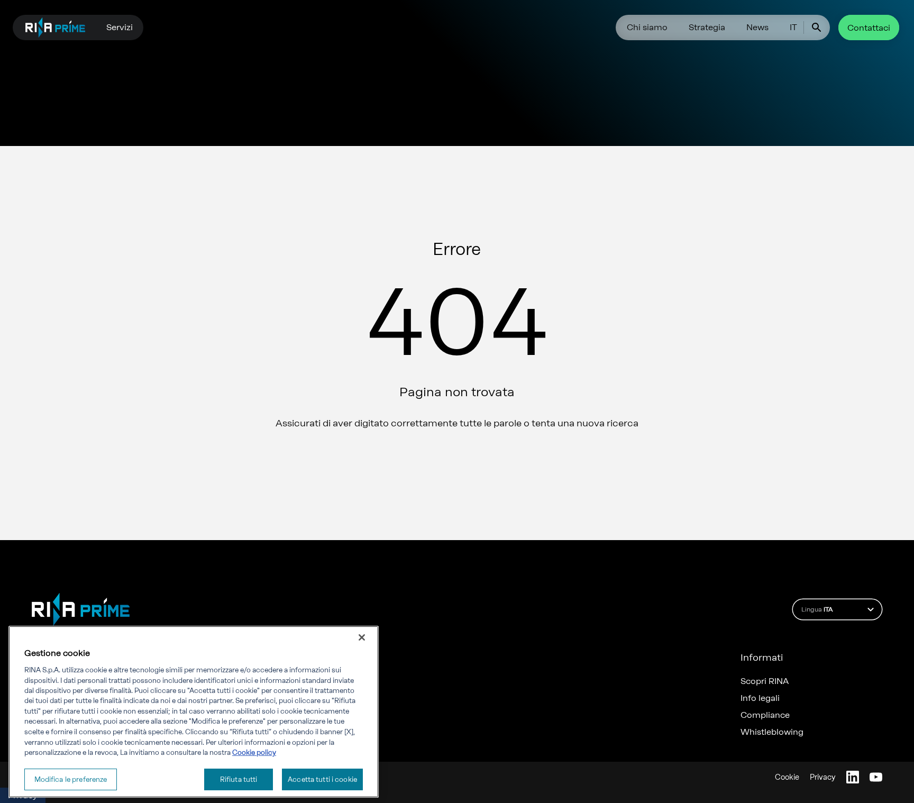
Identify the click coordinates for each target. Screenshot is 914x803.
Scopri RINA (765, 681)
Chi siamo (647, 27)
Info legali (760, 698)
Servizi (119, 27)
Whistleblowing (772, 732)
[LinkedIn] (852, 777)
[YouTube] (876, 777)
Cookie (787, 777)
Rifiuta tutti (239, 779)
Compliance (765, 715)
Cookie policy (254, 752)
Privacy (823, 777)
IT (793, 27)
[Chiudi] (361, 637)
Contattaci (868, 28)
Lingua (817, 609)
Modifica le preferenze (70, 779)
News (757, 27)
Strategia (707, 27)
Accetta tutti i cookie (322, 779)
